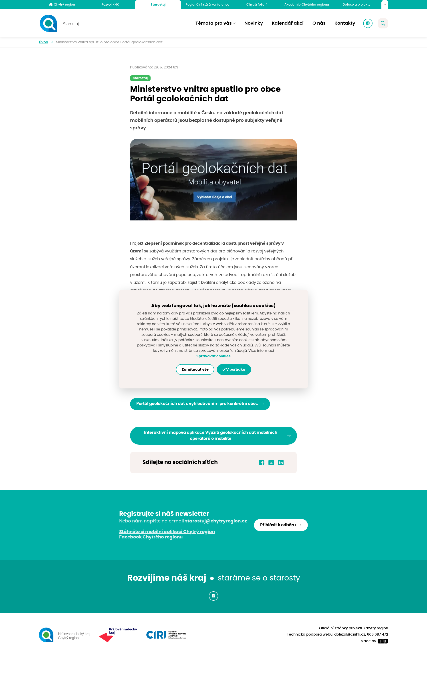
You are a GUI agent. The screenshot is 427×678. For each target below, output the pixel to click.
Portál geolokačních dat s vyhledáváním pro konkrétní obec (197, 404)
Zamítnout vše (195, 369)
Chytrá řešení (256, 4)
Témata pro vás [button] (213, 23)
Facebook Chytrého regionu (151, 537)
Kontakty (344, 23)
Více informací (261, 350)
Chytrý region (64, 4)
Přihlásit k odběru (278, 525)
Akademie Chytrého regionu (306, 4)
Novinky (253, 23)
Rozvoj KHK (110, 4)
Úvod (43, 42)
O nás (319, 23)
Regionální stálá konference (207, 4)
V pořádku (235, 369)
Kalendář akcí (288, 23)
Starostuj (158, 4)
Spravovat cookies (213, 356)
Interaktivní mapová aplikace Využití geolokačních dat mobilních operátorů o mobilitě (210, 436)
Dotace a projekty (356, 4)
